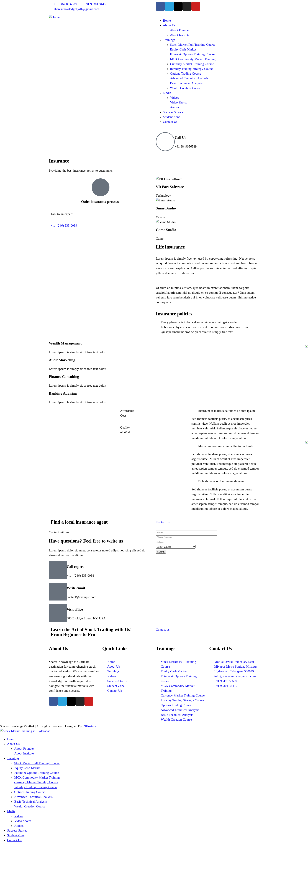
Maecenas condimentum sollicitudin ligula (225, 446)
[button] (225, 410)
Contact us (163, 522)
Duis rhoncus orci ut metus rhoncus (221, 481)
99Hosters (89, 726)
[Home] (54, 17)
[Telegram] (169, 6)
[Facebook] (160, 6)
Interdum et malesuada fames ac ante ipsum (226, 410)
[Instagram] (187, 6)
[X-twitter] (178, 6)
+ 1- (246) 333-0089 (64, 225)
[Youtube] (195, 6)
